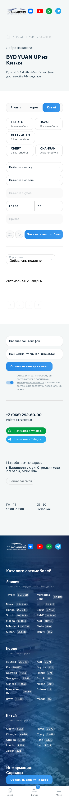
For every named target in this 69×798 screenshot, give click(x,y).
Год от (13, 206)
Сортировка (16, 257)
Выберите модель (21, 180)
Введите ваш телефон (24, 341)
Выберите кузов (20, 193)
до (39, 206)
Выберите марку (20, 167)
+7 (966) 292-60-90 (24, 417)
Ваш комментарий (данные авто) (32, 354)
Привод (14, 218)
